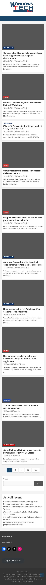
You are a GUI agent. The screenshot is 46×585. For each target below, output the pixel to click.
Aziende (7, 400)
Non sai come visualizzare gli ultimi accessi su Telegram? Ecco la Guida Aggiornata (19, 359)
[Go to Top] (42, 575)
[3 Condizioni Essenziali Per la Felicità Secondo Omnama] (23, 390)
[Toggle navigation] (4, 18)
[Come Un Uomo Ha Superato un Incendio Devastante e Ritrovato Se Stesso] (23, 434)
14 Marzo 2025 (8, 315)
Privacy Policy (7, 537)
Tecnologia (8, 47)
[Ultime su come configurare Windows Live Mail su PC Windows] (23, 87)
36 (28, 470)
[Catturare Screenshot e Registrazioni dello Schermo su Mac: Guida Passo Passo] (23, 246)
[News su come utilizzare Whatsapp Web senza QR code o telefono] (23, 293)
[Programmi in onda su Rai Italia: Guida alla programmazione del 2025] (23, 202)
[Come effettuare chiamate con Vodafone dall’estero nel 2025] (23, 155)
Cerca (5, 479)
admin (17, 411)
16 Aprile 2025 (8, 108)
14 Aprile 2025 (8, 176)
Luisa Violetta (20, 315)
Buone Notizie (9, 445)
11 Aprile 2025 (8, 268)
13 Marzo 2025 (8, 364)
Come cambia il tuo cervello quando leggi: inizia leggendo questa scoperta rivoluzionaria (22, 55)
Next (35, 470)
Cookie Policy (7, 542)
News (6, 97)
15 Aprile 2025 (8, 132)
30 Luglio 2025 (8, 61)
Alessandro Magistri (22, 61)
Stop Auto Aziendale (12, 560)
